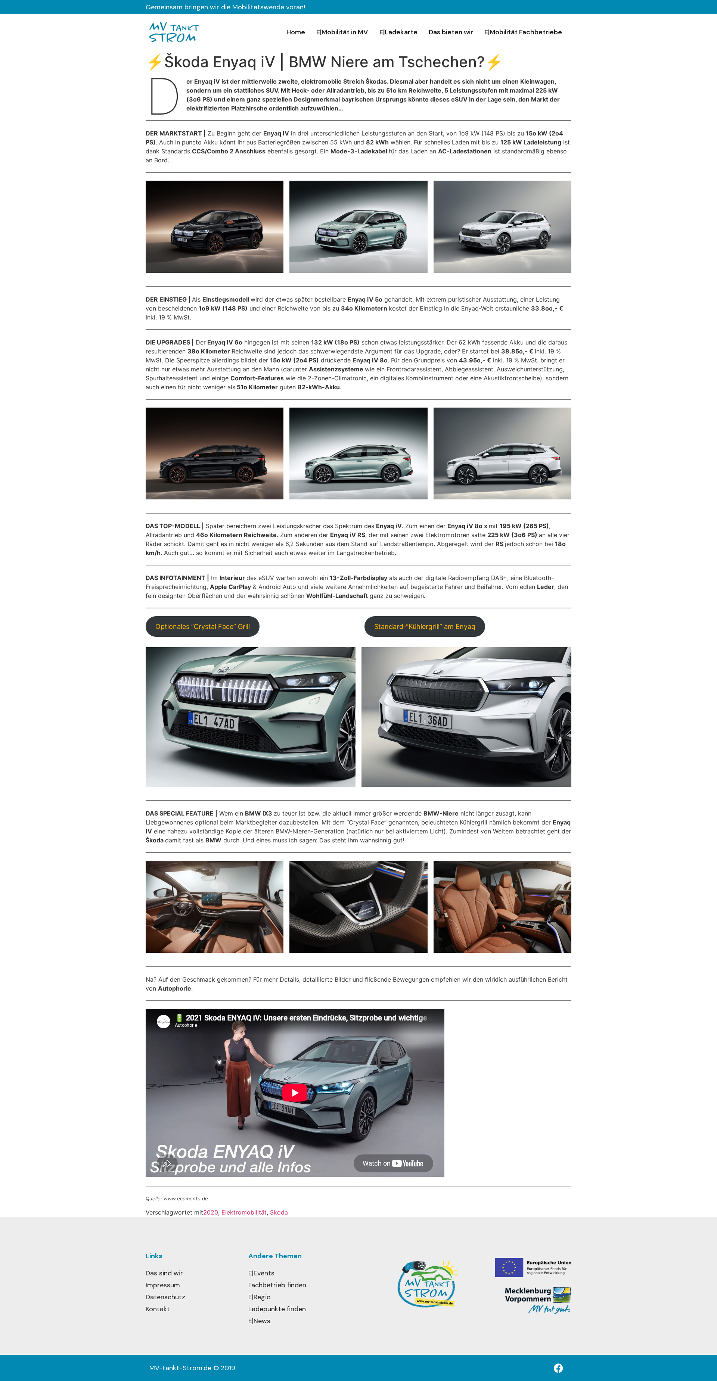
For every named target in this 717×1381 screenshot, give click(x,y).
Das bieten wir (451, 32)
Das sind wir (164, 1273)
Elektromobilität (244, 1212)
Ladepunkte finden (277, 1308)
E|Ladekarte (398, 32)
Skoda (279, 1212)
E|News (259, 1320)
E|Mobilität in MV (342, 32)
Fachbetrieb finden (277, 1285)
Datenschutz (165, 1297)
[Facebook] (558, 1368)
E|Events (261, 1273)
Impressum (163, 1285)
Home (295, 32)
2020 (210, 1212)
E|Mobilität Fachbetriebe (523, 32)
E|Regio (259, 1297)
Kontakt (158, 1308)
